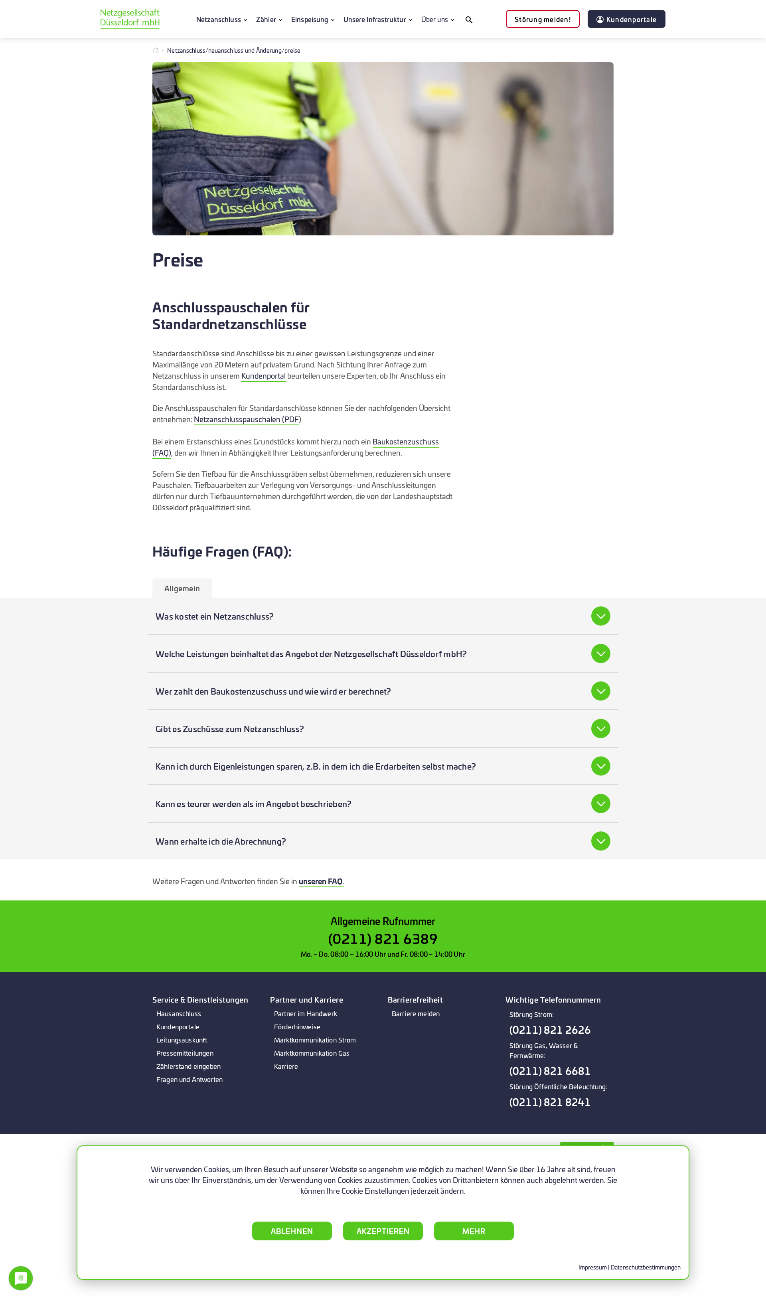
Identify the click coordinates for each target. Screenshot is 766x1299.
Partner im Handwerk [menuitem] (305, 1013)
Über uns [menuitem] (434, 19)
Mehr (474, 1230)
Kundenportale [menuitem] (177, 1026)
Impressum (592, 1267)
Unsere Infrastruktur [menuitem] (375, 19)
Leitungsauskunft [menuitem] (181, 1039)
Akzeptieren (383, 1230)
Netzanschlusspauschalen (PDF (246, 418)
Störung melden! (543, 19)
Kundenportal (263, 375)
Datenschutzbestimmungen (646, 1267)
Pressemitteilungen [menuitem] (184, 1053)
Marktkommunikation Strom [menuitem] (315, 1039)
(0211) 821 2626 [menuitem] (550, 1029)
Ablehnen (292, 1230)
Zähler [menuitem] (266, 19)
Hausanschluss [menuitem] (178, 1013)
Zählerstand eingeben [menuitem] (188, 1066)
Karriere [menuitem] (286, 1066)
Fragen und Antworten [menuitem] (189, 1079)
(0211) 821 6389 (383, 938)
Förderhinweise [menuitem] (297, 1026)
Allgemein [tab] (182, 588)
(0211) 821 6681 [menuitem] (550, 1070)
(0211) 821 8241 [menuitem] (550, 1101)
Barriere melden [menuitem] (416, 1013)
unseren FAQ (320, 880)
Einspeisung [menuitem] (309, 19)
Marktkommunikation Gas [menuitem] (311, 1053)
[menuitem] (468, 19)
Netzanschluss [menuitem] (218, 19)
